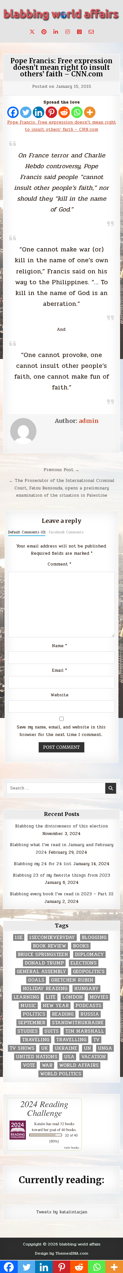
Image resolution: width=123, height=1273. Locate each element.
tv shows (22, 1048)
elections (84, 963)
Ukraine (65, 1048)
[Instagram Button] (67, 31)
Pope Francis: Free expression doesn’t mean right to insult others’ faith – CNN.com (61, 67)
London (72, 997)
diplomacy (89, 954)
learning (26, 997)
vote (29, 1065)
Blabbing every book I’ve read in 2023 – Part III (61, 894)
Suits (51, 1031)
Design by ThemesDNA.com (61, 1253)
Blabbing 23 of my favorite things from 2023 (61, 875)
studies (27, 1031)
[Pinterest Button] (44, 31)
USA (69, 1056)
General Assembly (41, 971)
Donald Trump (44, 963)
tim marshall (84, 1031)
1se (19, 937)
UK (44, 1048)
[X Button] (32, 31)
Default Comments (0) (26, 532)
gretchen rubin (72, 980)
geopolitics (89, 971)
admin (89, 421)
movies (99, 997)
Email (59, 670)
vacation (93, 1056)
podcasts (88, 1005)
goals (36, 980)
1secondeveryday (52, 937)
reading (63, 1014)
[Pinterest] (51, 112)
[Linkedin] (38, 112)
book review (49, 946)
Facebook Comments (66, 532)
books (81, 946)
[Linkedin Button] (55, 31)
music (28, 1005)
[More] (89, 112)
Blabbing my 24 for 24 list (43, 864)
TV (96, 1039)
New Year (56, 1005)
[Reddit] (64, 112)
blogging (94, 937)
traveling (36, 1039)
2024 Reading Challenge (44, 1108)
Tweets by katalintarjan (61, 1212)
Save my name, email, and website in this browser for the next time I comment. (61, 731)
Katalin (39, 1123)
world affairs (79, 1065)
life (51, 997)
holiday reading (45, 988)
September (31, 1022)
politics (34, 1014)
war (47, 1065)
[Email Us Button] (91, 31)
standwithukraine (78, 1022)
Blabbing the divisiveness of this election (61, 826)
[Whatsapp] (77, 112)
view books (71, 1147)
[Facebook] (13, 112)
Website (60, 695)
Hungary (86, 988)
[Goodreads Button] (79, 31)
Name (59, 646)
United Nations (36, 1056)
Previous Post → (61, 470)
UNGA (105, 1048)
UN (87, 1048)
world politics (60, 1073)
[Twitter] (25, 112)
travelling (71, 1039)
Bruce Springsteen (43, 954)
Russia (89, 1014)
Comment (59, 564)
